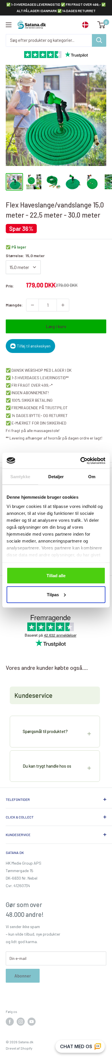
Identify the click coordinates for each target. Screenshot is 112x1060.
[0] (101, 24)
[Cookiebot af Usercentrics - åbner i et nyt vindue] (80, 460)
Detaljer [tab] (56, 476)
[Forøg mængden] (63, 305)
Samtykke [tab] (20, 476)
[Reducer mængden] (32, 305)
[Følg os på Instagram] (21, 1022)
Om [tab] (91, 476)
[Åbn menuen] (8, 25)
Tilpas (53, 594)
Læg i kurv (56, 326)
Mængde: (14, 304)
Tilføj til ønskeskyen (34, 345)
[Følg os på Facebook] (10, 1022)
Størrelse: (25, 255)
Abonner (22, 975)
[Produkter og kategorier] (99, 40)
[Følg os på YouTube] (32, 1022)
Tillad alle (56, 575)
